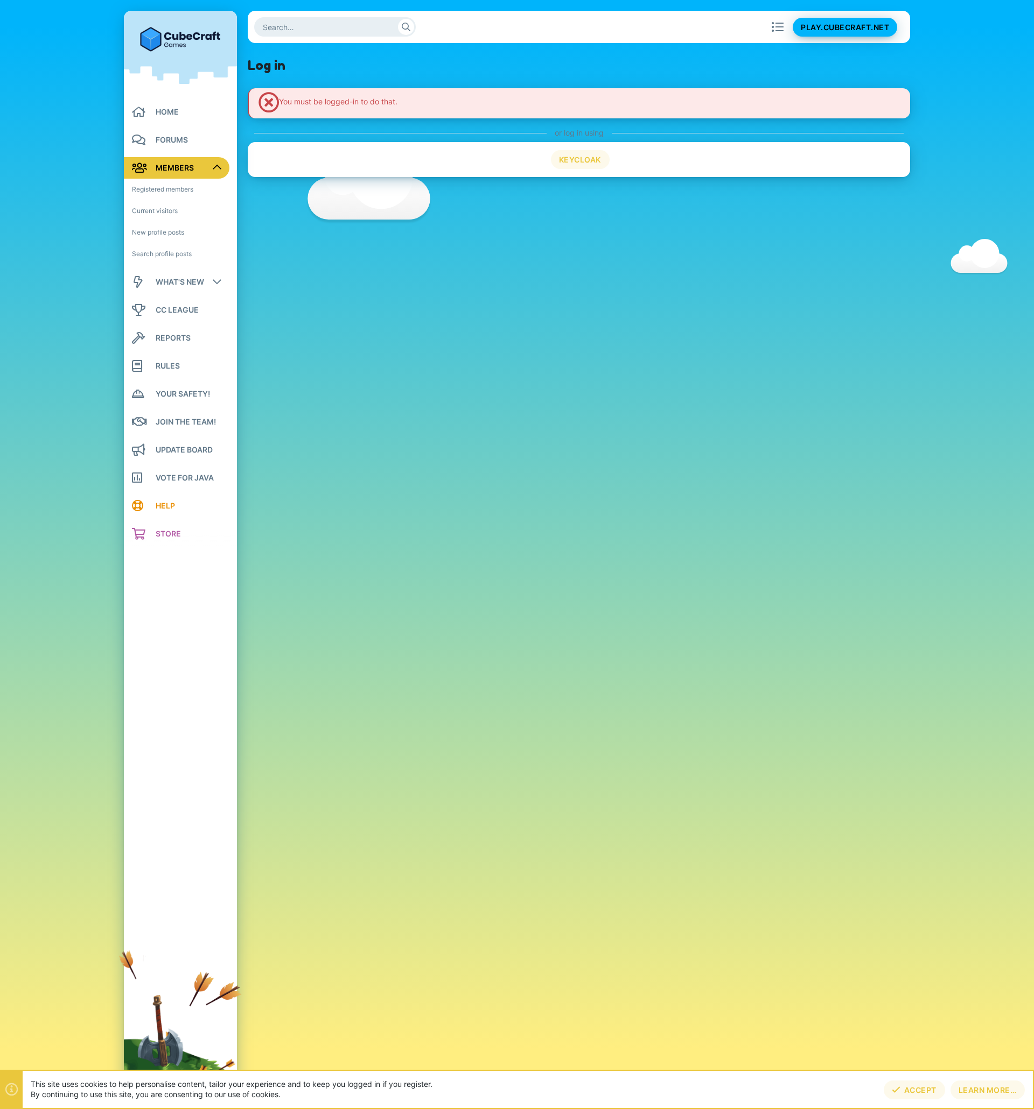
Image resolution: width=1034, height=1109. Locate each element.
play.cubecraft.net (845, 27)
